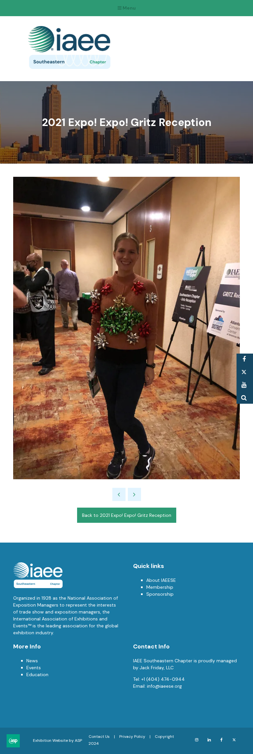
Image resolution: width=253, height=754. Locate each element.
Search (244, 398)
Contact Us (99, 736)
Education (37, 674)
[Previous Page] (119, 494)
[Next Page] (134, 494)
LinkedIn (209, 740)
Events (33, 668)
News (32, 661)
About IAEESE (161, 580)
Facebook (244, 359)
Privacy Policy (132, 736)
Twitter (244, 372)
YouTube (244, 385)
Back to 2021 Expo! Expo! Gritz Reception (126, 515)
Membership (159, 587)
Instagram (196, 740)
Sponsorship (160, 594)
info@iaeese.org (164, 686)
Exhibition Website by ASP (57, 740)
